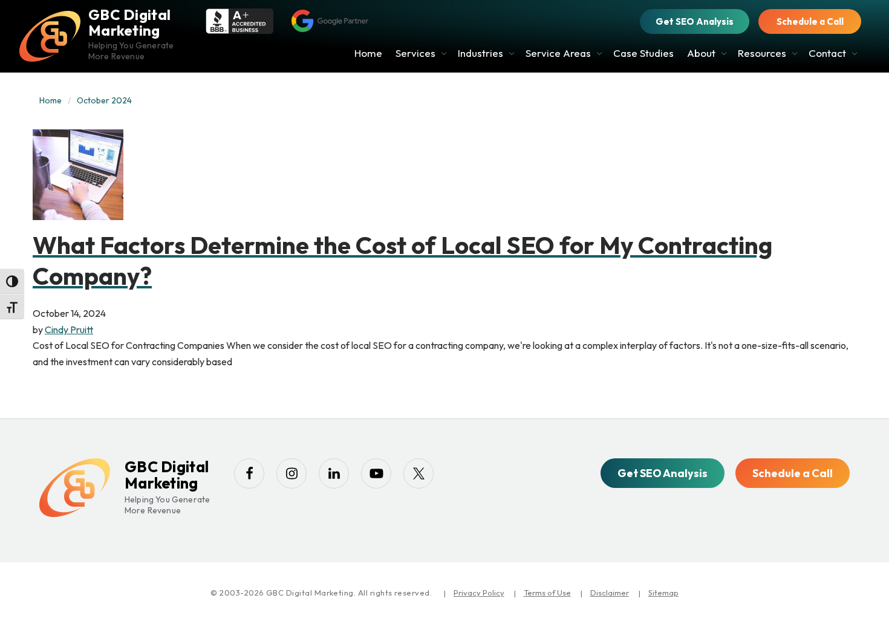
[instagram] (291, 473)
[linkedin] (334, 473)
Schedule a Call (810, 21)
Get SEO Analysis (695, 21)
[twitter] (418, 473)
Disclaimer (609, 592)
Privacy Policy (479, 592)
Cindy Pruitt (69, 329)
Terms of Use (547, 592)
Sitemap (663, 592)
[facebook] (249, 473)
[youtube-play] (376, 473)
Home (50, 100)
